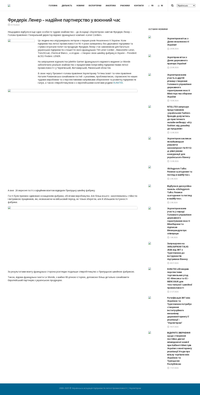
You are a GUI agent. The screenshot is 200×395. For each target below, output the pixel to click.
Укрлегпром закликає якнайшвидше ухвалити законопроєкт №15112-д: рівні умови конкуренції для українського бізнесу (179, 148)
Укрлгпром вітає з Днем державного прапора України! (177, 60)
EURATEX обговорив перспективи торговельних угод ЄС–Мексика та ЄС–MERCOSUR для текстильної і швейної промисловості (179, 278)
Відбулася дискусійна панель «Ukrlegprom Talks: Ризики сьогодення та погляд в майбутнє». (179, 192)
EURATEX (118, 82)
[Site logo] (9, 5)
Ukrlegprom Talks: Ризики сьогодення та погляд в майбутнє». (179, 171)
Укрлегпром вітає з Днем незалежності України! (178, 41)
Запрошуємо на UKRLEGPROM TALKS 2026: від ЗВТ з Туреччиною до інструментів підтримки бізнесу (177, 251)
